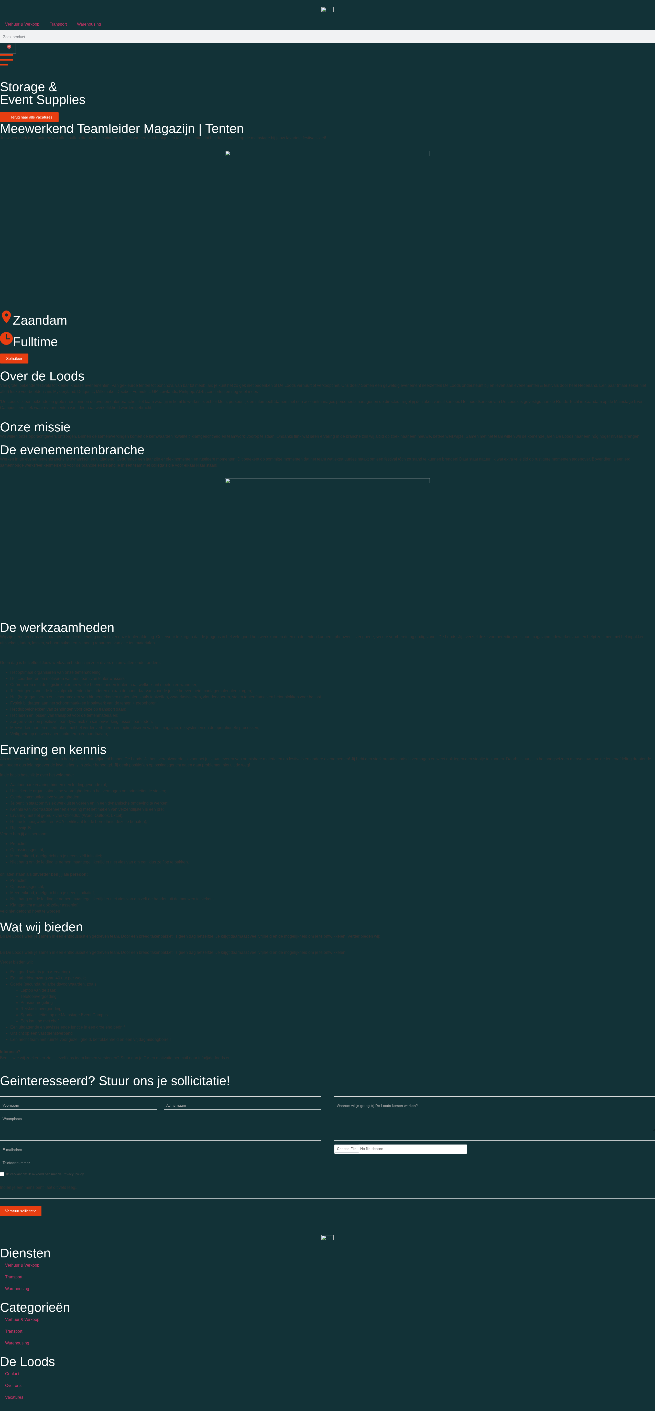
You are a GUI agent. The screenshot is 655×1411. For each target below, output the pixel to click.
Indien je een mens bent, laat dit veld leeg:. (38, 1187)
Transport (58, 24)
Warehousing (89, 24)
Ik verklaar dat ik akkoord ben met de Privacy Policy (44, 1174)
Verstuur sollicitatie (20, 1211)
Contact (12, 1374)
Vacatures (14, 1397)
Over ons (13, 1385)
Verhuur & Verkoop (22, 24)
